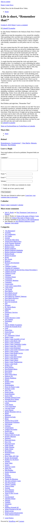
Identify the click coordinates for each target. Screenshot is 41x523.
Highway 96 (9, 376)
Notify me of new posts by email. (13, 188)
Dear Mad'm (26, 143)
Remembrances (5, 143)
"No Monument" (10, 231)
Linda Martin (9, 404)
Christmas (8, 275)
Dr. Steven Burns (10, 307)
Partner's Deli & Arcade (12, 435)
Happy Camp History (11, 358)
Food (6, 328)
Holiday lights (9, 381)
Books (7, 257)
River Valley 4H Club (12, 456)
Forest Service (9, 332)
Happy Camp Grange (11, 351)
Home (7, 12)
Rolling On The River (12, 459)
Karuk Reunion (10, 394)
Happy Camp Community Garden (15, 344)
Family (7, 316)
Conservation (9, 284)
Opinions (8, 426)
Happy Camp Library (11, 360)
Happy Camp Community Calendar (12, 205)
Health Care (8, 365)
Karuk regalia (9, 392)
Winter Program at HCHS (13, 509)
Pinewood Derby (10, 440)
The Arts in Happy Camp (13, 481)
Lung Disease (9, 410)
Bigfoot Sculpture (10, 255)
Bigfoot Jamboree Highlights (14, 250)
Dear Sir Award (10, 300)
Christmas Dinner (10, 277)
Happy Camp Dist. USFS (13, 346)
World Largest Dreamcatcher (14, 513)
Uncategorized (15, 143)
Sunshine (8, 475)
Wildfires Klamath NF (12, 507)
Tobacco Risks (9, 486)
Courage (21, 521)
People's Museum (10, 436)
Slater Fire (8, 468)
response (7, 454)
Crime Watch (9, 287)
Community (8, 279)
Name (3, 174)
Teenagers (8, 477)
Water (6, 506)
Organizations (9, 428)
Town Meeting (9, 490)
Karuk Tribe (8, 396)
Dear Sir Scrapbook (11, 302)
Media (7, 413)
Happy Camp (9, 337)
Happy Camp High (11, 355)
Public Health (9, 445)
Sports (7, 474)
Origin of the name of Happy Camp (27, 216)
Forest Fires (8, 330)
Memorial (8, 415)
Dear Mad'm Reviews (12, 298)
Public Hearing (9, 447)
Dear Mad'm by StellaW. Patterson (15, 296)
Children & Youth (10, 271)
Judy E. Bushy (9, 212)
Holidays (7, 383)
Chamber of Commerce (12, 268)
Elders (7, 310)
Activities (8, 232)
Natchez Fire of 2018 (11, 420)
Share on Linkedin (29, 126)
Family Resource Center (12, 318)
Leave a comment (22, 25)
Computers (8, 282)
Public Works (9, 449)
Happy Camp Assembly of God (15, 339)
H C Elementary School (12, 335)
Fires (6, 323)
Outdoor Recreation (11, 429)
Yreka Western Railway (12, 514)
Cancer (7, 264)
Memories (4, 145)
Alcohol (7, 238)
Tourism (7, 488)
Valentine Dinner (10, 498)
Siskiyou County (10, 467)
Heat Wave (8, 373)
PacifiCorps (8, 431)
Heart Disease (9, 367)
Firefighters (8, 321)
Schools (7, 461)
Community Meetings (11, 280)
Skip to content (5, 1)
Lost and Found (10, 408)
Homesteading (9, 385)
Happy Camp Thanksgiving (13, 362)
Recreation (8, 451)
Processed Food (10, 443)
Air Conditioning (10, 234)
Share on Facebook (7, 126)
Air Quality (8, 236)
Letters (7, 403)
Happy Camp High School (13, 357)
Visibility (7, 502)
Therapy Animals (10, 484)
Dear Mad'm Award (11, 293)
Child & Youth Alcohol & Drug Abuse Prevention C (21, 270)
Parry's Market (9, 433)
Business (7, 261)
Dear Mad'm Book (11, 294)
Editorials (8, 309)
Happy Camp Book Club (13, 341)
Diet (6, 303)
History (13, 25)
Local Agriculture (10, 406)
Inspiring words (10, 388)
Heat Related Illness (11, 369)
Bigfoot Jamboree (10, 248)
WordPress (12, 521)
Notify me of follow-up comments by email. (17, 185)
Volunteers (8, 504)
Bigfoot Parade (9, 254)
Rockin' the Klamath (11, 458)
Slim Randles (9, 470)
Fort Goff (8, 334)
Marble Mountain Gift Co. (13, 412)
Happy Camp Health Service (14, 353)
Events (7, 314)
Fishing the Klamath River (13, 326)
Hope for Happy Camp (12, 387)
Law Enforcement (10, 401)
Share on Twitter (18, 126)
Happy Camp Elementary (13, 348)
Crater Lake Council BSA (13, 286)
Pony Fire (8, 442)
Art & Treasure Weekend (12, 243)
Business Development (12, 263)
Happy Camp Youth (11, 364)
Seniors (7, 465)
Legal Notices (9, 518)
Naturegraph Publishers (12, 422)
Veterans (7, 500)
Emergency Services (11, 312)
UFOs (7, 495)
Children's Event (10, 273)
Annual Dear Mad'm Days (13, 241)
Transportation (9, 491)
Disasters (7, 305)
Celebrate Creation (11, 266)
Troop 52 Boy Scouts (11, 493)
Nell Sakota (8, 424)
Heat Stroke (8, 371)
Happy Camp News (7, 5)
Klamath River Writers (12, 399)
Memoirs (34, 143)
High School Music (11, 374)
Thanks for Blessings (11, 479)
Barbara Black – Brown (12, 245)
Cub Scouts (8, 289)
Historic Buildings (10, 378)
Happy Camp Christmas (12, 342)
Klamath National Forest (12, 397)
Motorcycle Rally (10, 417)
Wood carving (9, 511)
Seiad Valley (9, 463)
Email (3, 177)
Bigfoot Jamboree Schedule (13, 252)
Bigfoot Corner (9, 247)
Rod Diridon (12, 145)
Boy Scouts (8, 259)
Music (7, 419)
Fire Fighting (9, 319)
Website (3, 181)
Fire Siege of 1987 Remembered (28, 219)
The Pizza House (10, 482)
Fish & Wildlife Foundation (13, 325)
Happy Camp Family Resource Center (17, 349)
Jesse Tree (8, 390)
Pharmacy (8, 438)
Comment (4, 157)
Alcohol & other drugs (12, 240)
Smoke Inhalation (10, 472)
